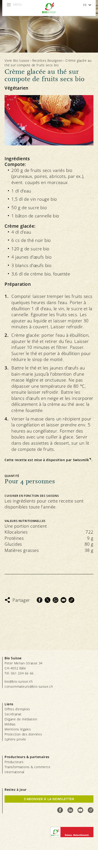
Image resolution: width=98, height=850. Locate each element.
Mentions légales (18, 729)
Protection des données (23, 734)
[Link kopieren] (71, 600)
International (14, 772)
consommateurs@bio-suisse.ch (29, 686)
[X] (47, 600)
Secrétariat (13, 714)
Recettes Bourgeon (47, 60)
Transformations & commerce (28, 767)
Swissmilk (81, 460)
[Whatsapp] (55, 600)
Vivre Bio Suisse (17, 60)
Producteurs (14, 762)
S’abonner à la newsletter (49, 799)
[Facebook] (39, 600)
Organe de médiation (21, 719)
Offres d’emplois (17, 709)
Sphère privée (15, 739)
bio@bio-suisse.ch (19, 681)
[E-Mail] (63, 600)
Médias (10, 724)
